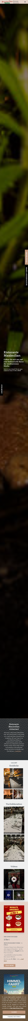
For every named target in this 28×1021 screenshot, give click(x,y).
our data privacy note (16, 1008)
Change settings (14, 1017)
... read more (17, 751)
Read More (10, 965)
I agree (14, 1012)
